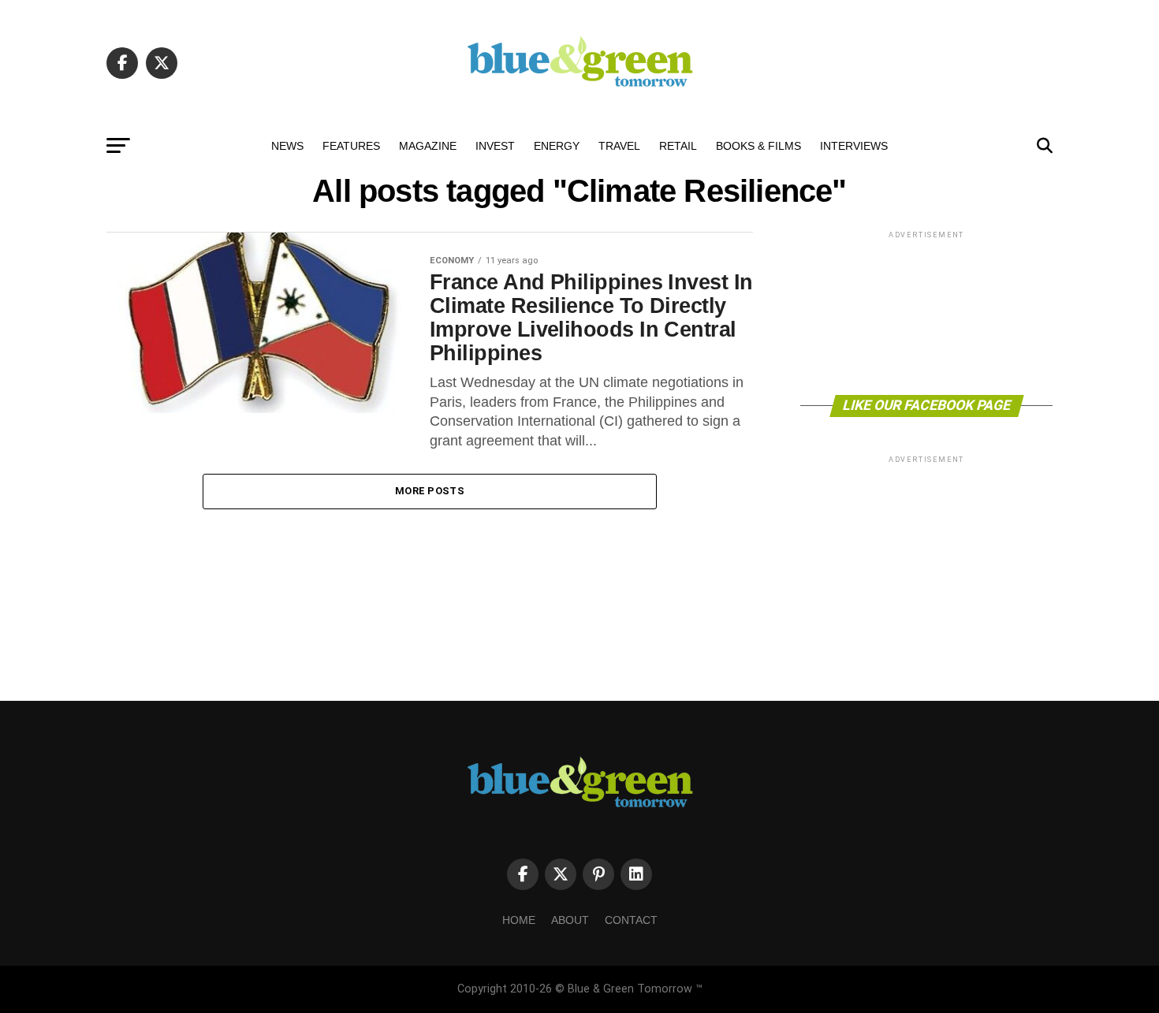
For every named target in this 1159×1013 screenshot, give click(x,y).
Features (351, 146)
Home (518, 920)
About (570, 920)
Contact (631, 920)
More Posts (429, 491)
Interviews (854, 146)
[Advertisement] (926, 312)
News (287, 146)
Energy (557, 146)
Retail (678, 146)
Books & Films (758, 146)
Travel (619, 146)
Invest (495, 146)
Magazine (428, 146)
